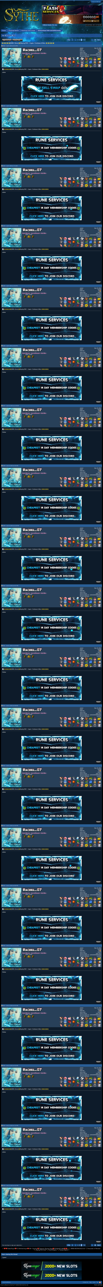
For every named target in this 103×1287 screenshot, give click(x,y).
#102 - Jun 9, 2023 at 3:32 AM (10, 105)
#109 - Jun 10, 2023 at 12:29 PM (11, 525)
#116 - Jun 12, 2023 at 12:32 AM (11, 945)
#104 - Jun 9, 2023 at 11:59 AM (10, 225)
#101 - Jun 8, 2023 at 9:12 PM (10, 45)
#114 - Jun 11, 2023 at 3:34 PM (10, 825)
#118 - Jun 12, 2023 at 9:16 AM (10, 1065)
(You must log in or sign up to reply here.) (12, 1245)
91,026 (99, 49)
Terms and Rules (98, 1284)
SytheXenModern (6, 1282)
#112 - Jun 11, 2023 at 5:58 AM (10, 705)
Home (94, 1282)
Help (90, 1282)
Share (98, 102)
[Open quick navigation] (100, 30)
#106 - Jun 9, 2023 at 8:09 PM (10, 345)
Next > (99, 39)
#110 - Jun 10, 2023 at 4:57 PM (10, 585)
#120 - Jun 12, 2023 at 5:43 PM (10, 1185)
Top (97, 1282)
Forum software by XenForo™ (14, 1284)
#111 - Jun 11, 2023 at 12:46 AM (10, 645)
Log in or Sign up (96, 1)
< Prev (68, 39)
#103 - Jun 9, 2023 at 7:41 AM (10, 165)
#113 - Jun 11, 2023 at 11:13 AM (10, 765)
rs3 (14, 35)
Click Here (98, 53)
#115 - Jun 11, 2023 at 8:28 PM (10, 885)
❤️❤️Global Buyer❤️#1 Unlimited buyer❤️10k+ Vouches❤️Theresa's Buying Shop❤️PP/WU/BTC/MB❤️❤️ (35, 1248)
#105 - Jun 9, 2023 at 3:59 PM (10, 285)
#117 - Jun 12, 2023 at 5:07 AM (10, 1005)
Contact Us (85, 1282)
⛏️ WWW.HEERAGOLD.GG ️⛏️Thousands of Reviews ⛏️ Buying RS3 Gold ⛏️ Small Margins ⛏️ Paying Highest (67, 1249)
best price (8, 35)
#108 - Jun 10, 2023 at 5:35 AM (10, 465)
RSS (100, 1282)
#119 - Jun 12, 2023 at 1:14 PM (10, 1125)
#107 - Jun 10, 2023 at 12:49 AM (11, 405)
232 (95, 39)
